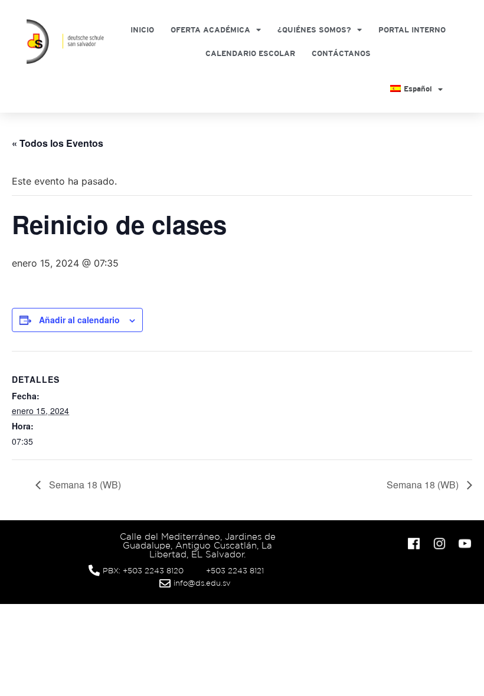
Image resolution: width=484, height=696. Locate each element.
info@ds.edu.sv (202, 583)
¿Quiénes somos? (314, 29)
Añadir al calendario (79, 320)
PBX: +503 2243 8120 (143, 570)
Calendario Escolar (250, 53)
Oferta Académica (210, 29)
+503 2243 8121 (235, 570)
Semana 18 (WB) (84, 484)
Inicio (142, 29)
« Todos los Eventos (57, 143)
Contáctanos (341, 53)
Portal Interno (412, 29)
